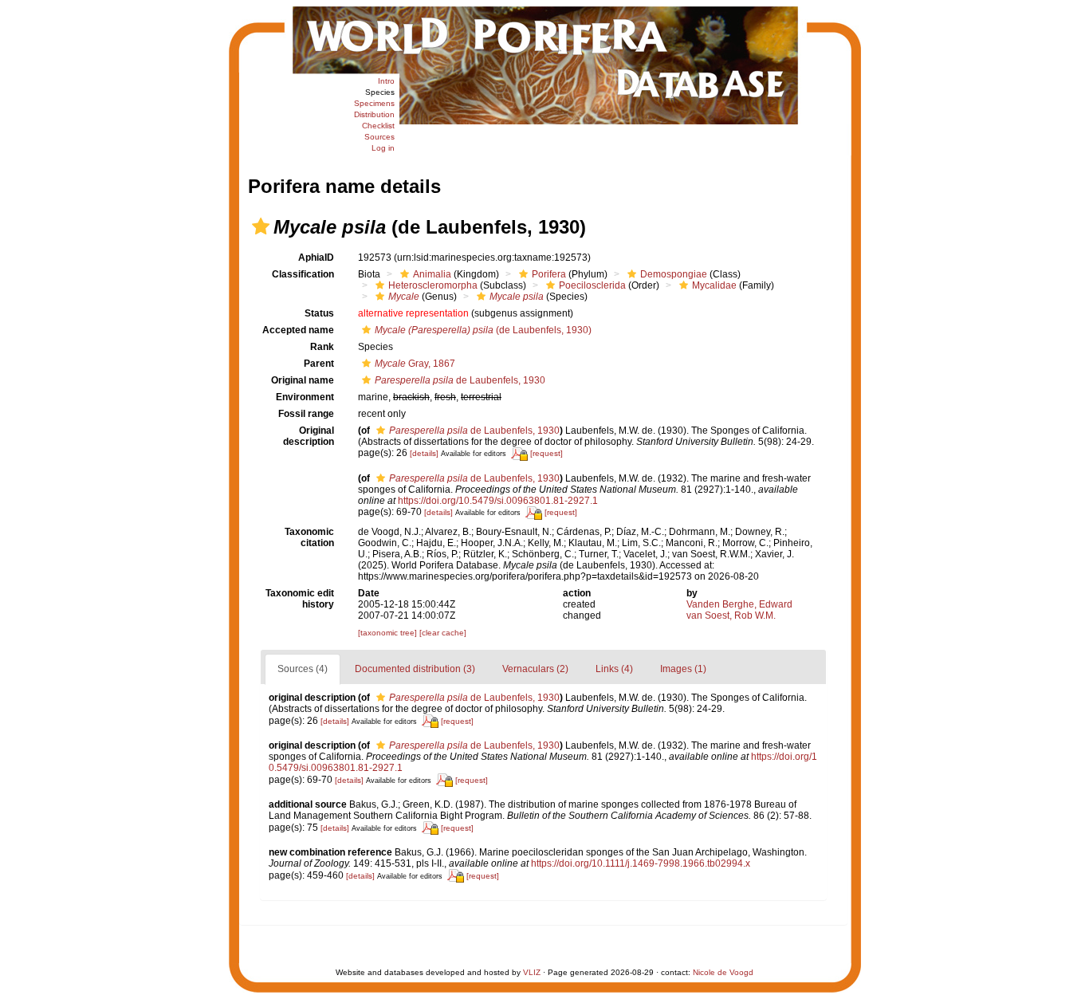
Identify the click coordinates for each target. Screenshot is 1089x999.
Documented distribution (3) (415, 669)
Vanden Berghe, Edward (739, 604)
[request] (546, 453)
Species (380, 92)
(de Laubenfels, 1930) (483, 330)
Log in (383, 148)
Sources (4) (302, 669)
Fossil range (306, 413)
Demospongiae (673, 274)
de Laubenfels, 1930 (460, 380)
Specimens (374, 103)
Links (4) (614, 669)
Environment (305, 397)
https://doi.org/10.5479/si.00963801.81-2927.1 (498, 500)
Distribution (374, 114)
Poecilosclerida (592, 285)
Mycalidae (714, 285)
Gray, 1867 (415, 363)
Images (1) (683, 669)
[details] (424, 453)
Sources (379, 136)
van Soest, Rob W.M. (731, 615)
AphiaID (316, 257)
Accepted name (298, 330)
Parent (319, 363)
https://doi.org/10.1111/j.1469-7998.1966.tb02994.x (640, 863)
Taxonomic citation (309, 537)
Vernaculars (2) (535, 669)
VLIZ (532, 972)
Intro (386, 81)
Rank (322, 346)
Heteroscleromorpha (433, 285)
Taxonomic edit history (299, 599)
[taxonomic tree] (388, 632)
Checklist (378, 125)
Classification (303, 274)
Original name (302, 380)
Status (319, 313)
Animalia (432, 274)
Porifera (549, 274)
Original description (308, 436)
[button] (260, 226)
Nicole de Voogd (723, 972)
